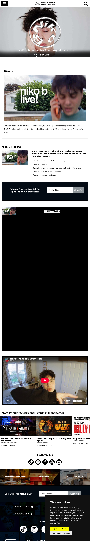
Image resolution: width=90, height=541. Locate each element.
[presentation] (3, 426)
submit (77, 190)
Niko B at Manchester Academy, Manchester (45, 50)
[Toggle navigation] (4, 3)
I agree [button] (54, 529)
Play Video (45, 55)
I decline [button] (64, 529)
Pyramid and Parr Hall (9, 442)
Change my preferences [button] (61, 533)
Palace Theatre (42, 442)
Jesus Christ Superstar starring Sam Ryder (54, 439)
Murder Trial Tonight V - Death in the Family (16, 439)
